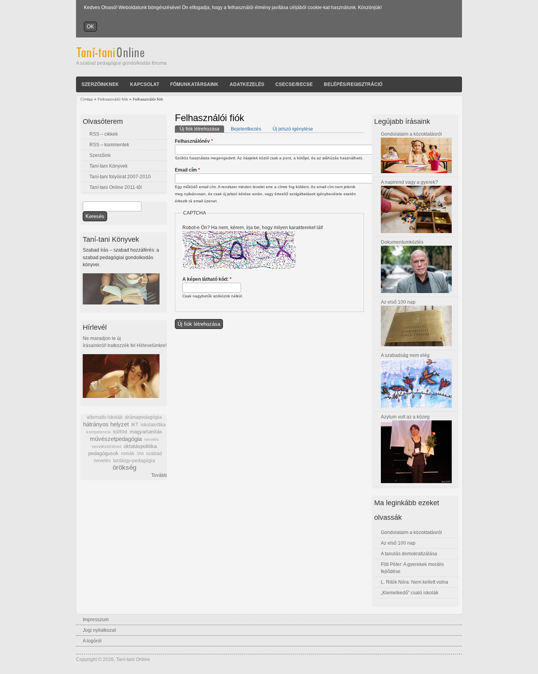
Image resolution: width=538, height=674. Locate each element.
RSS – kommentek (109, 144)
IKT (134, 425)
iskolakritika (153, 425)
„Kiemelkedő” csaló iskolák (409, 593)
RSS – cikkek (103, 134)
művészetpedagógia (116, 438)
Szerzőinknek (100, 84)
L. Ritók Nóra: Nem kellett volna (414, 582)
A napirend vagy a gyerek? (409, 182)
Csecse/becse (294, 84)
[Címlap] (121, 56)
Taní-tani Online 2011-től (115, 187)
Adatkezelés (247, 84)
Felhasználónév (194, 141)
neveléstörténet (106, 446)
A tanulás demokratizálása (409, 553)
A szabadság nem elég (405, 355)
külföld (120, 432)
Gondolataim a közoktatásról (411, 134)
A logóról (92, 641)
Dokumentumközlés (402, 242)
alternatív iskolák (104, 417)
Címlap (86, 99)
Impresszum (96, 619)
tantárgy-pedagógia (134, 460)
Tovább (159, 475)
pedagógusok (103, 453)
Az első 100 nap (398, 302)
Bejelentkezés (246, 129)
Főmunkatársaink (194, 84)
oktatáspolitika (140, 446)
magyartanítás (146, 432)
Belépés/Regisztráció (353, 84)
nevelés (151, 439)
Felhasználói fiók (113, 99)
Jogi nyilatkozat (99, 630)
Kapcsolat (144, 84)
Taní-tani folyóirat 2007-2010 (120, 176)
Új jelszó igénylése (293, 129)
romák (127, 453)
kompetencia (98, 431)
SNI (140, 453)
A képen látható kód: (207, 279)
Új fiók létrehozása (202, 129)
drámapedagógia (143, 417)
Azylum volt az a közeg (405, 417)
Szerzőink (100, 155)
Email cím (187, 170)
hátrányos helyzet (106, 424)
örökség (124, 467)
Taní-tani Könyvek (108, 166)
